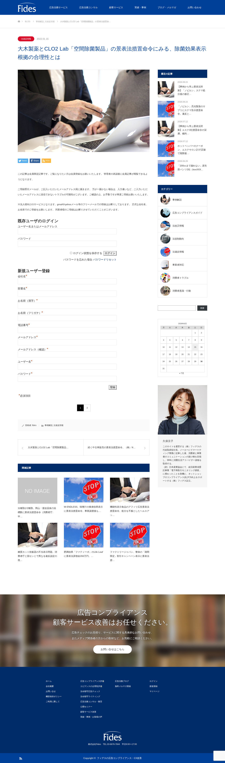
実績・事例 (140, 7)
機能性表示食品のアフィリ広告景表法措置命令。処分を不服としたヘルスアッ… (129, 510)
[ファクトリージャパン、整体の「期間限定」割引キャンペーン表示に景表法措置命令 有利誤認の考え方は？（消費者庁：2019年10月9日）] (130, 535)
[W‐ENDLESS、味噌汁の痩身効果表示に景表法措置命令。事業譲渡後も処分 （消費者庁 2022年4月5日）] (83, 490)
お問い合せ (51, 691)
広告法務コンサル (88, 7)
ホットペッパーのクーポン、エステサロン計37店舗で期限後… (192, 150)
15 (195, 347)
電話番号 (24, 325)
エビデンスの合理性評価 (91, 686)
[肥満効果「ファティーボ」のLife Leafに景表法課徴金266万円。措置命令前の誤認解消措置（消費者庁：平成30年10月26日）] (83, 535)
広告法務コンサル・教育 (91, 701)
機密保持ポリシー (54, 696)
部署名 (22, 288)
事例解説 (49, 425)
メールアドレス (28, 337)
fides (34, 425)
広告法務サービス (58, 7)
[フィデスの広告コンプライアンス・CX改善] (42, 7)
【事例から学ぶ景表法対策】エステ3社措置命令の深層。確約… (192, 130)
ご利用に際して (53, 701)
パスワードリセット (105, 259)
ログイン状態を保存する (87, 253)
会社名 (22, 276)
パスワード (24, 238)
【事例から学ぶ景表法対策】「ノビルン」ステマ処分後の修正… (191, 90)
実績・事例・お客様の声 (91, 717)
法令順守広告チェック (90, 691)
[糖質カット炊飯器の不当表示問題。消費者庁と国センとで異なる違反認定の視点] (37, 535)
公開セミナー (86, 707)
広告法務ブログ (122, 681)
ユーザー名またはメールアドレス (37, 226)
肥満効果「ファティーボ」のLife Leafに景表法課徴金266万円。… (83, 554)
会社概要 (50, 686)
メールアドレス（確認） (33, 349)
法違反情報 (26, 39)
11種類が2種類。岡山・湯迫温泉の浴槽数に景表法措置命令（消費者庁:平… (37, 512)
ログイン (153, 681)
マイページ (154, 691)
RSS (20, 757)
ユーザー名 (25, 361)
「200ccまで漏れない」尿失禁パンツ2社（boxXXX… (192, 167)
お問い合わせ (194, 7)
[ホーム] (19, 16)
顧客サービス (116, 7)
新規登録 (153, 686)
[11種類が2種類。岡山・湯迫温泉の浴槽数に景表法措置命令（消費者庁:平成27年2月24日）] (37, 491)
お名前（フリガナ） (30, 313)
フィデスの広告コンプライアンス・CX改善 (119, 758)
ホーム (49, 681)
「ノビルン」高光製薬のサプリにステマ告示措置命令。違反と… (191, 110)
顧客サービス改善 (88, 712)
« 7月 (181, 373)
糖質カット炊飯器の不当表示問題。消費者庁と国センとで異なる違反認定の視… (37, 556)
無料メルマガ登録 (123, 686)
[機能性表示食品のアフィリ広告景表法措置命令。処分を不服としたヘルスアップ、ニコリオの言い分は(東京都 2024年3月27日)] (130, 490)
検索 (202, 308)
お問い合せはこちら (112, 649)
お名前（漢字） (28, 300)
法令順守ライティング (90, 696)
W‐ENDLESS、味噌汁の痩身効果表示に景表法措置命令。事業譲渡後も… (83, 508)
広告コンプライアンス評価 (92, 681)
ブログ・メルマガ (167, 7)
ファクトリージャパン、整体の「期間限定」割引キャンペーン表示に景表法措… (129, 556)
